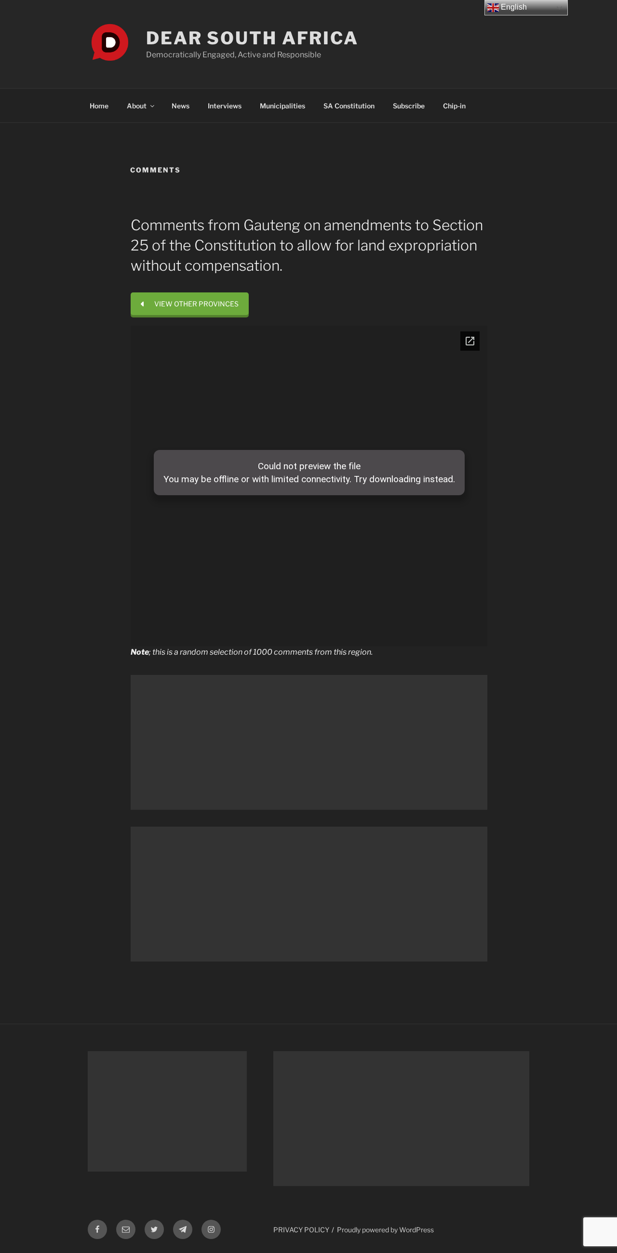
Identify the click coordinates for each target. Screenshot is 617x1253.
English (513, 7)
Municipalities (282, 106)
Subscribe (409, 106)
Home (99, 106)
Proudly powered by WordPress (385, 1230)
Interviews (224, 106)
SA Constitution (349, 106)
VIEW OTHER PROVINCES (196, 304)
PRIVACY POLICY (301, 1230)
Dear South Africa (252, 38)
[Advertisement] (309, 742)
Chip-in (454, 106)
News (180, 106)
